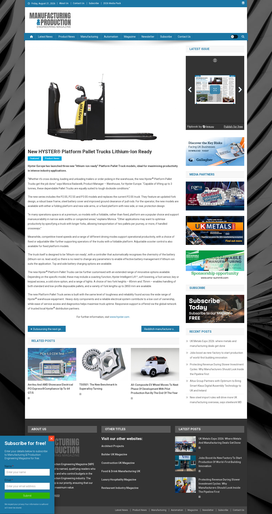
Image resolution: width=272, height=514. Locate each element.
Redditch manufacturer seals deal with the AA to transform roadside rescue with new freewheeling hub (161, 329)
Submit (27, 495)
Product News (66, 36)
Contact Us (78, 3)
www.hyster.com (119, 316)
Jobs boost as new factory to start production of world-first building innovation (216, 355)
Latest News (45, 36)
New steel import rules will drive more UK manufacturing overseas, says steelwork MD (216, 400)
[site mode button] (234, 36)
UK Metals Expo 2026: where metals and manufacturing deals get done (213, 343)
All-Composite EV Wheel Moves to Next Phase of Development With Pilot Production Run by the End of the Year (154, 388)
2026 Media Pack (112, 3)
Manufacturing (89, 36)
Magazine (130, 36)
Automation (111, 36)
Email (9, 480)
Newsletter (148, 36)
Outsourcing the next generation (49, 329)
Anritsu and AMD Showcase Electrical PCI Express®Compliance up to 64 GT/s (50, 388)
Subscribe (94, 3)
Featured (34, 158)
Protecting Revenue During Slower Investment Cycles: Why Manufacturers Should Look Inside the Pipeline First (217, 369)
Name (9, 466)
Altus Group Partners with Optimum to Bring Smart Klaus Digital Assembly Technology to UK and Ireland (215, 385)
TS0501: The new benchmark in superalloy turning (98, 386)
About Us (63, 3)
